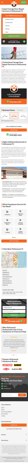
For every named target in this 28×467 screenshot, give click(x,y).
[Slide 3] (14, 355)
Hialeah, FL (5, 285)
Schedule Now (14, 130)
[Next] (26, 116)
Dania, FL (5, 270)
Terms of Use (15, 461)
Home (2, 407)
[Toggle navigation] (2, 2)
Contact (3, 415)
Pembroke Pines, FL (7, 283)
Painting (7, 29)
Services (3, 434)
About (2, 409)
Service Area (4, 440)
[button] (14, 259)
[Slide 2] (13, 355)
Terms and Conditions (6, 411)
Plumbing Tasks (9, 22)
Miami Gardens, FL (7, 280)
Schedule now (14, 425)
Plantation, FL (6, 274)
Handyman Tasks (9, 19)
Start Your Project (14, 241)
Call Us (23, 2)
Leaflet (25, 267)
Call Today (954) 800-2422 (14, 429)
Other (6, 32)
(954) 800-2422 (15, 102)
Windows (7, 25)
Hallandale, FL (6, 272)
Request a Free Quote (14, 36)
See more (14, 237)
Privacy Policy (4, 413)
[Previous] (2, 116)
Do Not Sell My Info (8, 461)
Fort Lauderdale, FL (7, 276)
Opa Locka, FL (6, 278)
